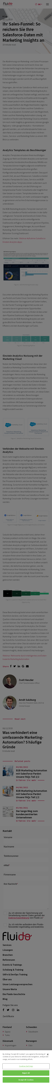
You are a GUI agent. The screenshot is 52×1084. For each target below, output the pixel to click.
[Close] (48, 1054)
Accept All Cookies (26, 1080)
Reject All (26, 1073)
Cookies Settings (26, 1066)
